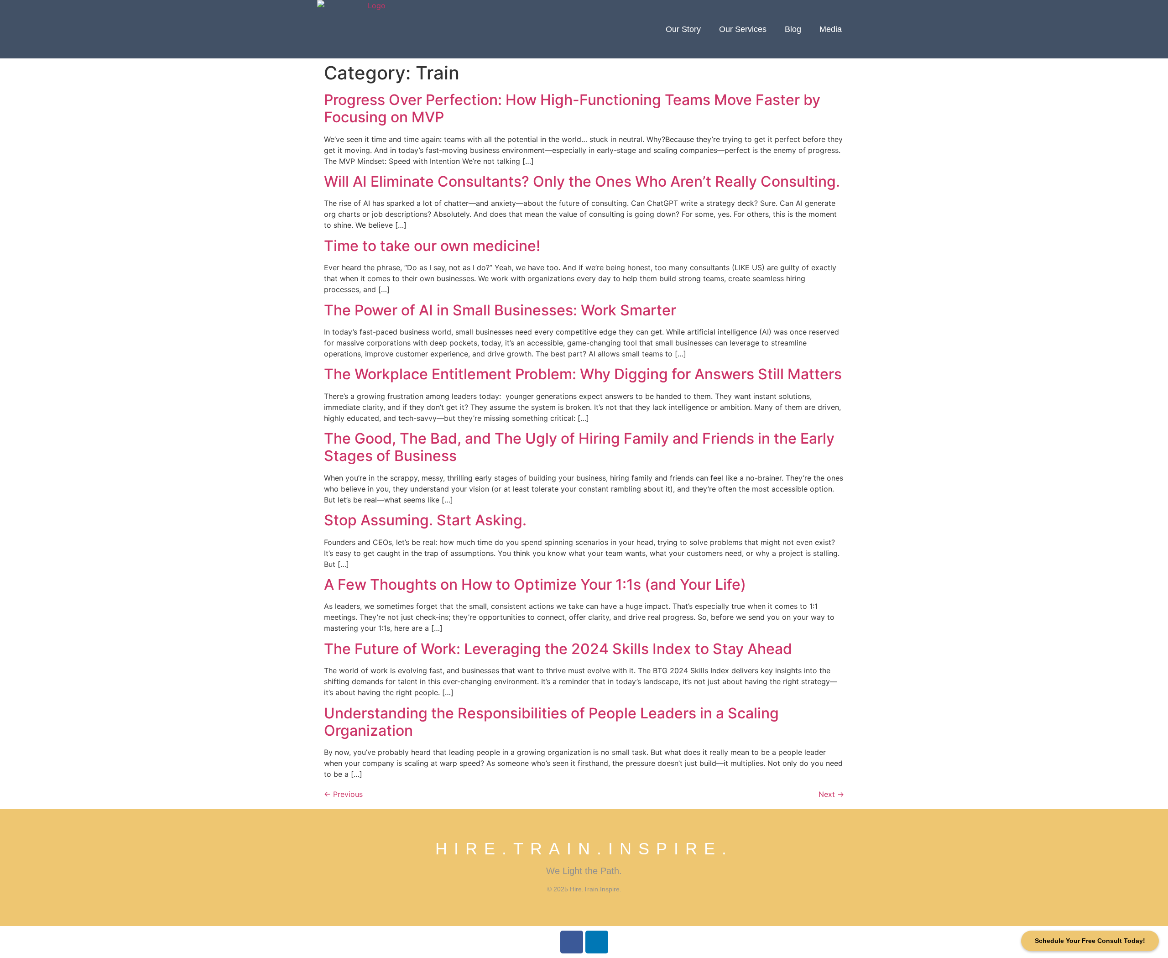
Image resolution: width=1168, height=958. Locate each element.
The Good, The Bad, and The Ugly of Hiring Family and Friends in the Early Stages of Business (579, 447)
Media (830, 29)
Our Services (742, 29)
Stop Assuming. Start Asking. (425, 520)
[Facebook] (571, 942)
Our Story (683, 29)
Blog (793, 29)
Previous (343, 794)
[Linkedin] (596, 942)
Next (831, 794)
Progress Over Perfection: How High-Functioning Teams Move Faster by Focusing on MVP (572, 108)
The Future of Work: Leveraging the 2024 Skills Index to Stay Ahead (558, 649)
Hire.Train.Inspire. (584, 848)
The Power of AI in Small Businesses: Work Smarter (500, 310)
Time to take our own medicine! (432, 246)
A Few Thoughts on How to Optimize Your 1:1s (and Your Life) (535, 584)
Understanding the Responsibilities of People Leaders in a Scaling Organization (551, 721)
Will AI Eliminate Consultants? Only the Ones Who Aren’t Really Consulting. (582, 181)
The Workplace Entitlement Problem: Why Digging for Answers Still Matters (583, 374)
